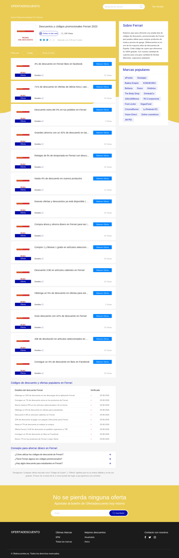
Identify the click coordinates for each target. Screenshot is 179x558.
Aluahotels (89, 537)
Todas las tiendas (24, 17)
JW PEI (128, 120)
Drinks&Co (149, 93)
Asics (87, 542)
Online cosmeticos (150, 114)
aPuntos (129, 78)
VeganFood (145, 104)
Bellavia (128, 88)
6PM (58, 537)
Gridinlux (151, 88)
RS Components (151, 99)
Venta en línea (48, 53)
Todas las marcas (64, 542)
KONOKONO (149, 83)
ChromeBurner (132, 109)
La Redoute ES (150, 109)
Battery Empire (132, 83)
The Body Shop (132, 93)
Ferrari (40, 17)
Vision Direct (131, 114)
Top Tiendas (158, 7)
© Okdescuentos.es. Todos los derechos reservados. (35, 553)
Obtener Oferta (102, 64)
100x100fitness (132, 99)
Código (30, 53)
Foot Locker (130, 104)
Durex (140, 88)
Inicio (13, 17)
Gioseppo (141, 78)
